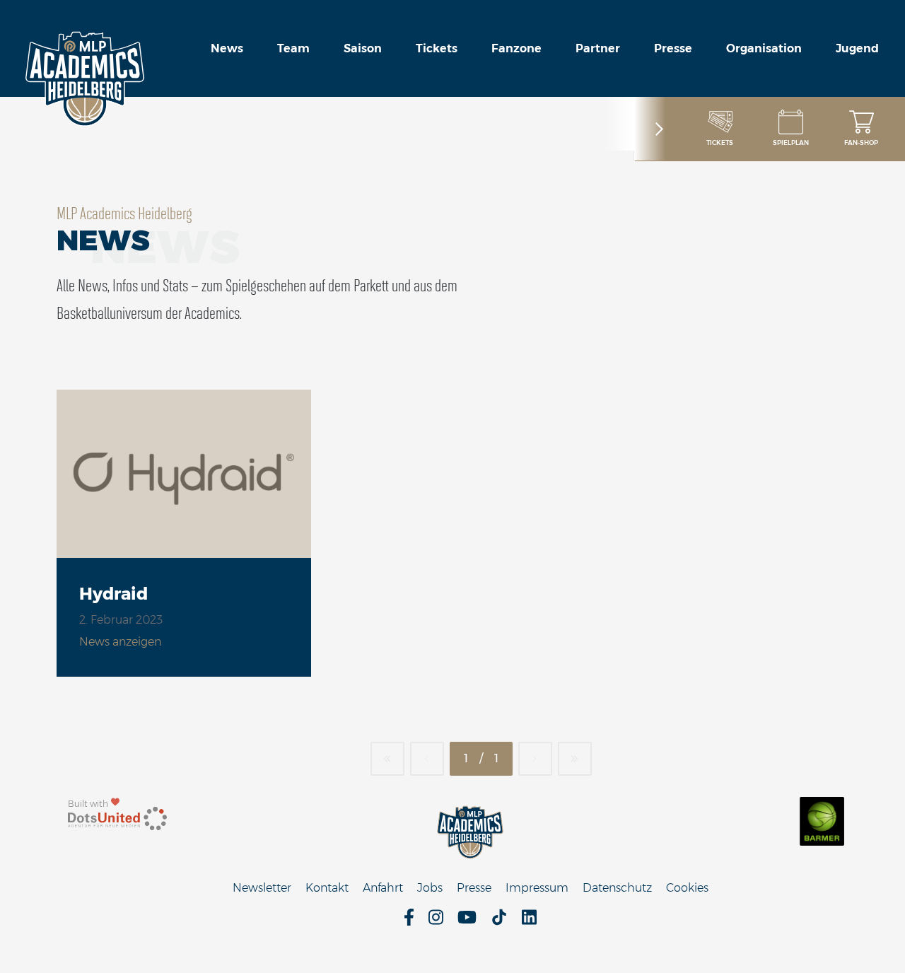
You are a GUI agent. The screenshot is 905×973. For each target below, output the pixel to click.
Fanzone (516, 48)
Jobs (430, 888)
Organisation (764, 48)
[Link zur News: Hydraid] (184, 474)
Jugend (857, 48)
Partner (598, 48)
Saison (363, 48)
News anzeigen (120, 641)
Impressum (537, 888)
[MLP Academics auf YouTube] (467, 921)
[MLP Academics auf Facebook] (409, 921)
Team (293, 48)
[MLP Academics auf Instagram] (436, 921)
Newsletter (262, 888)
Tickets (436, 48)
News (227, 48)
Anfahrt (383, 888)
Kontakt (327, 888)
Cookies (687, 888)
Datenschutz (617, 888)
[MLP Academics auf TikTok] (499, 921)
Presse (673, 48)
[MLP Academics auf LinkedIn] (529, 921)
